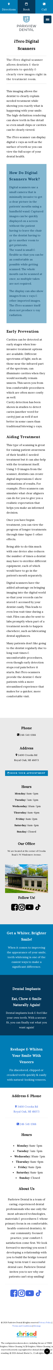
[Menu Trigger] (47, 19)
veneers (40, 1079)
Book (26, 9)
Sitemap (37, 1326)
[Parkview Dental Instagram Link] (22, 909)
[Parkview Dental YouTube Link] (29, 909)
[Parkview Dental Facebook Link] (14, 909)
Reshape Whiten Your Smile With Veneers (26, 1055)
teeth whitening (18, 957)
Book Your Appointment (28, 773)
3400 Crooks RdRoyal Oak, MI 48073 (26, 1109)
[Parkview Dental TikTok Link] (38, 909)
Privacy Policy (45, 1322)
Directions (9, 9)
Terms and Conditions (22, 1326)
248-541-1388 (27, 734)
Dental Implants (26, 988)
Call (44, 9)
